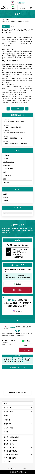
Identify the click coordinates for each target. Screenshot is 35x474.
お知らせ (5, 158)
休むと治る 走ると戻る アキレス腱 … (13, 138)
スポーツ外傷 (7, 175)
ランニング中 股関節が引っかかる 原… (14, 132)
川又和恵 (5, 201)
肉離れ (5, 172)
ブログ (7, 19)
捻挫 (4, 179)
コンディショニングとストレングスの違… (15, 121)
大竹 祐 (5, 194)
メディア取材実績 (8, 168)
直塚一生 (5, 197)
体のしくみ (6, 182)
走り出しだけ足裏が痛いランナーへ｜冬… (15, 143)
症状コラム (6, 155)
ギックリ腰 (6, 165)
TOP (3, 19)
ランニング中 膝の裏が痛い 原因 (12, 127)
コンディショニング (8, 162)
